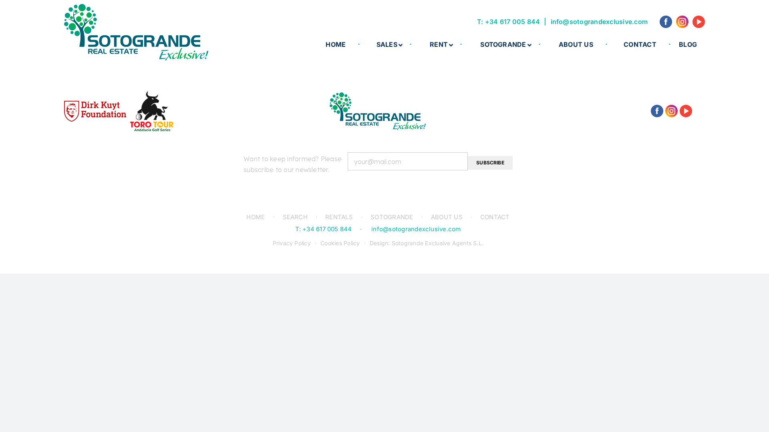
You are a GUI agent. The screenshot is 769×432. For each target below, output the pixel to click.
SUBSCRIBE (490, 163)
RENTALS (339, 217)
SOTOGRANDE (391, 217)
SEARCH (295, 217)
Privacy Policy (292, 243)
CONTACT (495, 217)
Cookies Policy (340, 243)
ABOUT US (447, 217)
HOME (255, 217)
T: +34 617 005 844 (508, 22)
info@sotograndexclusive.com (599, 22)
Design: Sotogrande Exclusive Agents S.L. (427, 243)
